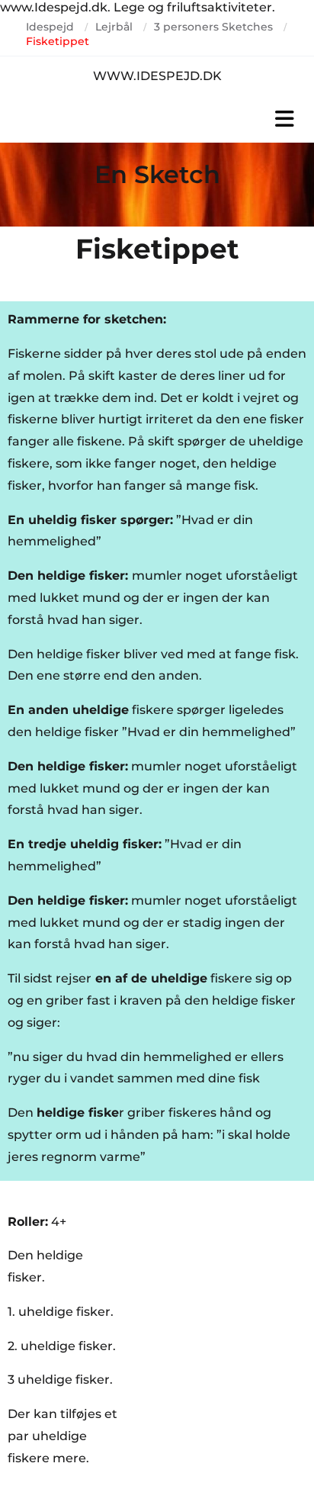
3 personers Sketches (213, 27)
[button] (157, 119)
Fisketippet (57, 41)
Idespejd (50, 27)
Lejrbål (114, 27)
